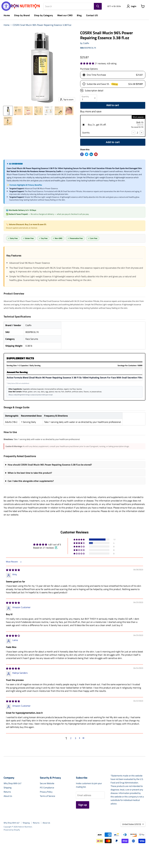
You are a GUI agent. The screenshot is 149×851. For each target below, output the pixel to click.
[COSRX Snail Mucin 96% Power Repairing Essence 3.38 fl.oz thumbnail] (8, 110)
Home (7, 15)
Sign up (82, 805)
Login (133, 6)
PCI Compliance (47, 787)
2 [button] (70, 738)
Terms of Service (47, 796)
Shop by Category (43, 15)
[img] (13, 570)
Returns (7, 791)
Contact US (92, 15)
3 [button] (75, 738)
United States (131, 824)
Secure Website (47, 783)
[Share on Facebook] (82, 154)
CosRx (86, 43)
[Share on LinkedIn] (91, 154)
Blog (79, 15)
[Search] (98, 6)
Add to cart (113, 142)
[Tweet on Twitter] (86, 154)
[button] (87, 63)
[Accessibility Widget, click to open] (6, 6)
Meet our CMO (65, 15)
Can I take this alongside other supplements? (31, 481)
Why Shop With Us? (12, 783)
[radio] (112, 126)
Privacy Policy (46, 791)
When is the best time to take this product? (30, 473)
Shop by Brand (22, 15)
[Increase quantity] (141, 132)
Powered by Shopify (12, 829)
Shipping (7, 787)
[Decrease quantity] (133, 132)
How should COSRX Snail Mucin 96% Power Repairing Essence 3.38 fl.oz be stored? (50, 464)
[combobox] (69, 6)
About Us (8, 796)
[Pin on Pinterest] (96, 154)
